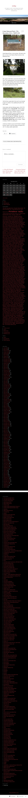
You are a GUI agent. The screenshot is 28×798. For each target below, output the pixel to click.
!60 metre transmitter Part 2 (8, 208)
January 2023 (6, 371)
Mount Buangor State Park (8, 276)
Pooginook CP (15, 294)
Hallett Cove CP (16, 248)
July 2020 (5, 398)
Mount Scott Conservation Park (10, 660)
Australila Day (10, 216)
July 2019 (5, 403)
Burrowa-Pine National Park (9, 531)
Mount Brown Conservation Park (11, 275)
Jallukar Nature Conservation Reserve (11, 602)
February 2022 (6, 384)
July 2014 (5, 470)
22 (4, 192)
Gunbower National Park (7, 248)
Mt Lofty (18, 282)
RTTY (12, 299)
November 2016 (7, 435)
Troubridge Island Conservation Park (11, 759)
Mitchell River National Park (19, 270)
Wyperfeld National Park (8, 780)
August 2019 (6, 402)
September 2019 (7, 400)
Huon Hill (15, 252)
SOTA (11, 303)
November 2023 (7, 360)
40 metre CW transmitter (18, 208)
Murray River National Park (19, 283)
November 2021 (7, 386)
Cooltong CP (5, 230)
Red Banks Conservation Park (16, 298)
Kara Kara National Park (8, 605)
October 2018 (6, 410)
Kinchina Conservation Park (15, 259)
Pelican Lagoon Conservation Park (12, 293)
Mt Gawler (11, 282)
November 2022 (7, 374)
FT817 (16, 244)
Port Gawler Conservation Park (14, 296)
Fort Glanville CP (8, 242)
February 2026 (6, 350)
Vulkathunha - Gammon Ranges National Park (12, 317)
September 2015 (7, 452)
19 (17, 190)
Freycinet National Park (9, 244)
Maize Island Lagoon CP (17, 266)
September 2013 (7, 484)
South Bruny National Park (16, 308)
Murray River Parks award (15, 284)
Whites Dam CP (14, 318)
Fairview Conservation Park (9, 567)
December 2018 (7, 409)
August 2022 (6, 378)
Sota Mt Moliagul (19, 305)
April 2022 (6, 382)
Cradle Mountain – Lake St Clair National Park (13, 550)
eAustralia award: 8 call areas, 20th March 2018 (13, 562)
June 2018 (6, 416)
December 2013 (7, 480)
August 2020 (6, 396)
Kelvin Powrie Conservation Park (11, 258)
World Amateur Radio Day (9, 776)
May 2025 (5, 354)
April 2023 (6, 367)
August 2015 (6, 453)
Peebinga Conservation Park (9, 699)
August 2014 (6, 468)
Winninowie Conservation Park (10, 769)
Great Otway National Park (17, 246)
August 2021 (6, 388)
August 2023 (6, 363)
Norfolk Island (6, 694)
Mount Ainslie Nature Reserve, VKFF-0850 (16, 272)
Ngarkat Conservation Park (15, 290)
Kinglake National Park (8, 614)
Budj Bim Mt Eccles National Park (18, 222)
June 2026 (6, 348)
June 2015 (6, 456)
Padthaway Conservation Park (9, 292)
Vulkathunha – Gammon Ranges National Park (13, 765)
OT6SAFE (19, 291)
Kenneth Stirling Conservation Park (10, 612)
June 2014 (6, 471)
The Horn (5, 753)
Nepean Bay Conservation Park (10, 691)
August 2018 (6, 413)
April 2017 (6, 430)
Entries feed (6, 330)
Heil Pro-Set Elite (8, 250)
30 (7, 194)
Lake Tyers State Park (16, 263)
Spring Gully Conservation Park (17, 309)
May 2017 (5, 428)
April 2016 (6, 443)
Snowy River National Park (19, 302)
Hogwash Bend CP (16, 250)
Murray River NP (6, 284)
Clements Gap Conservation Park (10, 542)
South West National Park (9, 742)
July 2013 (5, 487)
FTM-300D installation (8, 581)
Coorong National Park (8, 548)
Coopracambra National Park (14, 230)
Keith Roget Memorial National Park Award (13, 257)
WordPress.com (7, 333)
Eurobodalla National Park (15, 238)
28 (23, 192)
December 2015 (7, 449)
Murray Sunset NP (7, 680)
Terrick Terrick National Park (17, 312)
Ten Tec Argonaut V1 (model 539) (16, 311)
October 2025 (6, 352)
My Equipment (14, 286)
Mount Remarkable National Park (16, 277)
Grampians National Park (15, 245)
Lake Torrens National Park (9, 620)
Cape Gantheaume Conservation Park (12, 225)
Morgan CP (16, 271)
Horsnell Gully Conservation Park (12, 251)
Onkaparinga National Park (11, 291)
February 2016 (6, 446)
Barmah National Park (14, 217)
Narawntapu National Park (10, 289)
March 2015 (6, 460)
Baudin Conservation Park (9, 517)
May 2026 (5, 349)
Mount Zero (14, 280)
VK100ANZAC (20, 316)
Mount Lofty (16, 276)
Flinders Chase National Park (8, 241)
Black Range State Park (14, 221)
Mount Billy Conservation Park (9, 648)
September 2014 (7, 467)
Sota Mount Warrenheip (11, 305)
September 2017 (7, 425)
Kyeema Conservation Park (13, 260)
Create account (7, 328)
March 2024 (6, 357)
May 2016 (5, 442)
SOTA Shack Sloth (6, 306)
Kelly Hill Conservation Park (9, 609)
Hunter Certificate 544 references (12, 252)
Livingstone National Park (9, 625)
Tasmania (5, 310)
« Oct (4, 198)
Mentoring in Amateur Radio (8, 270)
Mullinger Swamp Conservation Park (11, 674)
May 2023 (5, 366)
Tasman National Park (11, 310)
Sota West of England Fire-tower (10, 740)
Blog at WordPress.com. (14, 792)
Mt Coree (7, 282)
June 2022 (6, 381)
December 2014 (7, 464)
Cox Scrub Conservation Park (14, 231)
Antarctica (14, 214)
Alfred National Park (16, 209)
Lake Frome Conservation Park (14, 262)
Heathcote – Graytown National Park (11, 591)
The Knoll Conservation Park (10, 313)
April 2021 (6, 392)
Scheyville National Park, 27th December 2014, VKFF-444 (8, 171)
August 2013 (6, 485)
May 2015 (5, 457)
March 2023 (6, 368)
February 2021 (6, 393)
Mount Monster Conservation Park (10, 655)
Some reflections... (6, 303)
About (5, 201)
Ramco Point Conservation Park (17, 297)
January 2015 (6, 463)
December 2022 (7, 373)
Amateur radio (10, 141)
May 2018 (5, 417)
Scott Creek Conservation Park (10, 723)
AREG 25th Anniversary (8, 510)
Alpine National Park (8, 503)
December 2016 (7, 434)
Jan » (6, 198)
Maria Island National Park (9, 631)
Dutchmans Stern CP (8, 559)
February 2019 (6, 407)
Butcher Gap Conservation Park (11, 224)
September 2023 (7, 361)
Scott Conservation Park (17, 300)
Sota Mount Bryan (16, 303)
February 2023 (6, 370)
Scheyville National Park (7, 300)
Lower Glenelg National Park (14, 265)
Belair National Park (14, 218)
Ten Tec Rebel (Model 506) (9, 751)
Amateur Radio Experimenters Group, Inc (11, 213)
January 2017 (6, 432)
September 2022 (7, 377)
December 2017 (7, 423)
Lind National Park (7, 623)
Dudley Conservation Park (13, 235)
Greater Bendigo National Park (10, 585)
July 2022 (5, 379)
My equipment (6, 203)
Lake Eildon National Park (9, 617)
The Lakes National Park (8, 756)
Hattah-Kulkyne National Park (9, 589)
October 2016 (6, 437)
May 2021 (5, 391)
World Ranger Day (8, 323)
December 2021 (7, 385)
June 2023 (6, 364)
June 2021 (6, 389)
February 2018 (6, 421)
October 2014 (6, 466)
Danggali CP (10, 233)
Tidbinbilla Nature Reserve (10, 315)
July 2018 (5, 414)
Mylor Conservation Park (8, 685)
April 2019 (6, 405)
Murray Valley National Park (12, 285)
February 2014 (6, 477)
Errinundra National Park (13, 237)
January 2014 (6, 478)
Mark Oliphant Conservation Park (10, 634)
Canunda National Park (8, 534)
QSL (10, 297)
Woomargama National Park (19, 320)
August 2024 (6, 356)
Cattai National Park (17, 141)
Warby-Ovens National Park (9, 766)
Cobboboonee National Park (16, 229)
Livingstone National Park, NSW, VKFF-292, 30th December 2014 (19, 171)
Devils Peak (16, 233)
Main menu (14, 22)
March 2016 (6, 445)
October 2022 (6, 375)
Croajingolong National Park (9, 552)
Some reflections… (7, 726)
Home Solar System (7, 595)
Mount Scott (18, 278)
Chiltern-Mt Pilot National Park (14, 226)
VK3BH (11, 316)
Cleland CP (12, 228)
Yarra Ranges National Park (10, 324)
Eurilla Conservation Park (9, 564)
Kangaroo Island (15, 255)
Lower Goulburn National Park (9, 628)
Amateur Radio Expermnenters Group (11, 507)
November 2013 (7, 481)
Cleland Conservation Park (9, 539)
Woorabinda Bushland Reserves (9, 322)
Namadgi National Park (9, 287)
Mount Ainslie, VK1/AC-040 (9, 644)
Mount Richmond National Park (9, 278)
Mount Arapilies (6, 273)
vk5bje (14, 6)
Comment (20, 164)
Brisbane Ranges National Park (10, 527)
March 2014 (6, 475)
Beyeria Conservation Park (17, 219)
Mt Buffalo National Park (8, 667)
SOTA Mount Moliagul (8, 733)
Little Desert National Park (13, 264)
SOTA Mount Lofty (14, 304)
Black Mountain (6, 221)
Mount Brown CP (21, 275)
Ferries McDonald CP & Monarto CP (17, 239)
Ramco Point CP (6, 298)
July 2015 (5, 455)
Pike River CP (9, 294)
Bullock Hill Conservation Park (9, 223)
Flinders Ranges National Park (10, 571)
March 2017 (6, 431)
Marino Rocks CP (14, 267)
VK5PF (15, 316)
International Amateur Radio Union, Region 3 (12, 253)
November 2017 (7, 424)
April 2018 (6, 418)
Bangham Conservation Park (9, 514)
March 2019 (6, 406)
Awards (16, 216)
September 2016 (7, 438)
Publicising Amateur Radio (9, 709)
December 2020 (7, 395)
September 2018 (7, 411)
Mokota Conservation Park (8, 271)
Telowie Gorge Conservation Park (10, 748)
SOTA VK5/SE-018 (14, 306)
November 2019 (7, 399)
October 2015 (6, 450)
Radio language (7, 204)
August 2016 (6, 439)
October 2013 (6, 482)
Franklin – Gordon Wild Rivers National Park (12, 574)
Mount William (19, 279)
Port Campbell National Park (9, 706)
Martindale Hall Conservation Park (17, 269)
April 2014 (6, 474)
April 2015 (6, 459)
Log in (5, 329)
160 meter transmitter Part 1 (9, 499)
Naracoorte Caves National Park (10, 688)
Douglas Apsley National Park (9, 556)
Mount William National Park (9, 664)
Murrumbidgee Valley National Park (10, 682)
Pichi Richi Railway (7, 702)
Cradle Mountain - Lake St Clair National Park (13, 232)
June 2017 (6, 427)
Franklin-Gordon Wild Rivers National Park (12, 575)
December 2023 (7, 359)
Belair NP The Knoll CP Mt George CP (11, 521)
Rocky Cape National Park (9, 716)
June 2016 (6, 441)
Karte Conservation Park (13, 256)
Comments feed (7, 332)
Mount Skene (13, 279)
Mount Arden (11, 273)
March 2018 (6, 420)
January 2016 (6, 448)
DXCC (8, 236)
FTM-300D (20, 244)
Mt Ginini (15, 282)
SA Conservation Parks (18, 299)
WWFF (13, 323)
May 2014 (5, 473)
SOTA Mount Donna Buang (9, 730)
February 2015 (6, 462)
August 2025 (6, 353)
